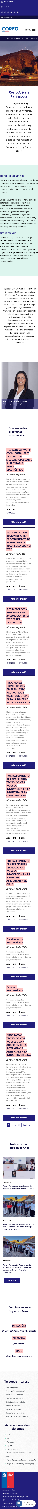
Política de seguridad (11, 1493)
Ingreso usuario (9, 17)
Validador (10, 1442)
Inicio (7, 38)
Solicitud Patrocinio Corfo (16, 1391)
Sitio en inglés (8, 2)
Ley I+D (9, 1445)
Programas (15, 38)
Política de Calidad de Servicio (17, 1416)
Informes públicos (13, 1406)
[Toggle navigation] (30, 29)
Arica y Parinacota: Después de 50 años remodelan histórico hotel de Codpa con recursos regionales (18, 1226)
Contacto (33, 38)
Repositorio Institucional (15, 1413)
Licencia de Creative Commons (14, 1500)
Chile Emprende (12, 1387)
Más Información (19, 522)
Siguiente (26, 1125)
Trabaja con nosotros (14, 1398)
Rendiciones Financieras (15, 1395)
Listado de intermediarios (16, 1402)
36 (19, 1125)
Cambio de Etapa (13, 1449)
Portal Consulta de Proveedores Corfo (21, 1460)
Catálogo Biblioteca (13, 1409)
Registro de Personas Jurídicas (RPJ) (20, 1464)
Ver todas (11, 1280)
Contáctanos (8, 7)
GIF (8, 1438)
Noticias (25, 38)
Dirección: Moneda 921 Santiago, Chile (15, 1497)
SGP (8, 1435)
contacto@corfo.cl (10, 1506)
